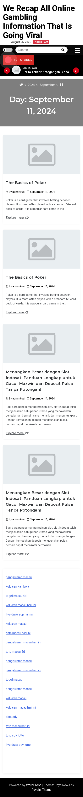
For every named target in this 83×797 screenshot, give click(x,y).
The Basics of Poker (26, 182)
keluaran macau (16, 624)
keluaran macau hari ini (21, 605)
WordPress (34, 785)
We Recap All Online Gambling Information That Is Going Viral (39, 21)
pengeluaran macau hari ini (23, 642)
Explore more (15, 218)
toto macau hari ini (18, 726)
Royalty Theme (41, 790)
